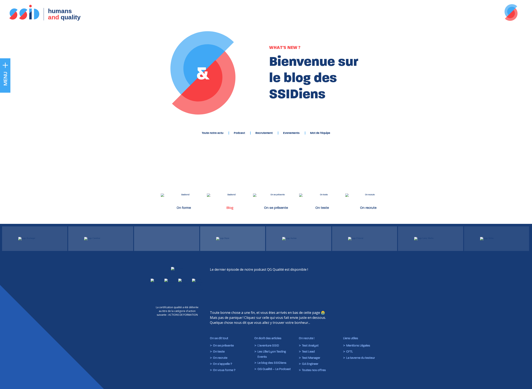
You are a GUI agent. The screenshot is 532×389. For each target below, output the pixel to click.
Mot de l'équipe (320, 133)
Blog (217, 208)
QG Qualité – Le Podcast (274, 369)
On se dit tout (219, 338)
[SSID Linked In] (156, 286)
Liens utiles (350, 338)
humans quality (64, 14)
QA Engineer (310, 364)
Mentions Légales (358, 345)
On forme (171, 208)
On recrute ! (306, 338)
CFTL (349, 351)
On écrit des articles (267, 338)
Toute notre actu (212, 133)
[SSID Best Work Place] (198, 286)
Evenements (291, 133)
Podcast (239, 133)
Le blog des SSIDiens (271, 363)
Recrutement (264, 133)
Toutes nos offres (314, 370)
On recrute (355, 208)
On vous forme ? (224, 370)
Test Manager (311, 358)
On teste (309, 208)
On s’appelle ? (222, 364)
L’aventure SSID (268, 345)
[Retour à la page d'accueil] (177, 268)
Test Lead (308, 351)
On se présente (263, 208)
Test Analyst (310, 345)
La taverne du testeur (360, 358)
